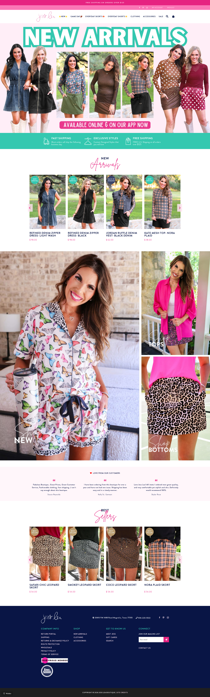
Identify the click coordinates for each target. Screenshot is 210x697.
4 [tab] (110, 130)
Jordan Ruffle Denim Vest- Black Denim (121, 234)
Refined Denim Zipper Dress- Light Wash (45, 234)
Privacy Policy (48, 651)
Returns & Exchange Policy (55, 641)
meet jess (111, 634)
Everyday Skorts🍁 (95, 16)
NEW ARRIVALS (80, 634)
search (109, 641)
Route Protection (50, 644)
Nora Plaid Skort (157, 585)
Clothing (135, 16)
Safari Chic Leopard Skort (44, 586)
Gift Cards (111, 637)
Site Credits (122, 692)
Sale (161, 16)
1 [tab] (100, 130)
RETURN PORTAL (48, 634)
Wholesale (46, 647)
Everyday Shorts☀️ (118, 16)
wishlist (170, 7)
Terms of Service (50, 654)
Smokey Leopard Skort (84, 585)
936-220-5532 (144, 618)
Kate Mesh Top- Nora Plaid (159, 234)
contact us (145, 648)
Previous (30, 207)
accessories (149, 16)
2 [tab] (103, 130)
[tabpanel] (105, 78)
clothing (78, 637)
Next (179, 207)
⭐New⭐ (63, 16)
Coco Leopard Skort (121, 585)
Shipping (45, 637)
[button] (167, 16)
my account (157, 7)
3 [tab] (107, 130)
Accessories (80, 641)
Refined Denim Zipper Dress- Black (83, 234)
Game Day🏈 (76, 16)
